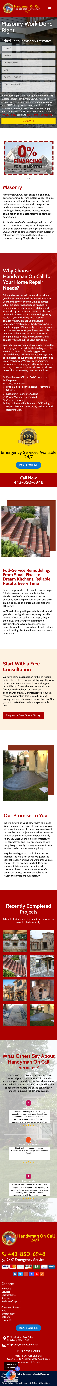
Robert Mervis (28, 1181)
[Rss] (42, 1274)
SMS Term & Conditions (39, 114)
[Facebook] (15, 1274)
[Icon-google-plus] (26, 1274)
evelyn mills (28, 1108)
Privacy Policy (8, 114)
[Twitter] (20, 1274)
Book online (28, 465)
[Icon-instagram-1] (31, 1274)
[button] (49, 8)
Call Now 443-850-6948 (28, 480)
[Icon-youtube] (36, 1274)
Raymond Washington (29, 1144)
